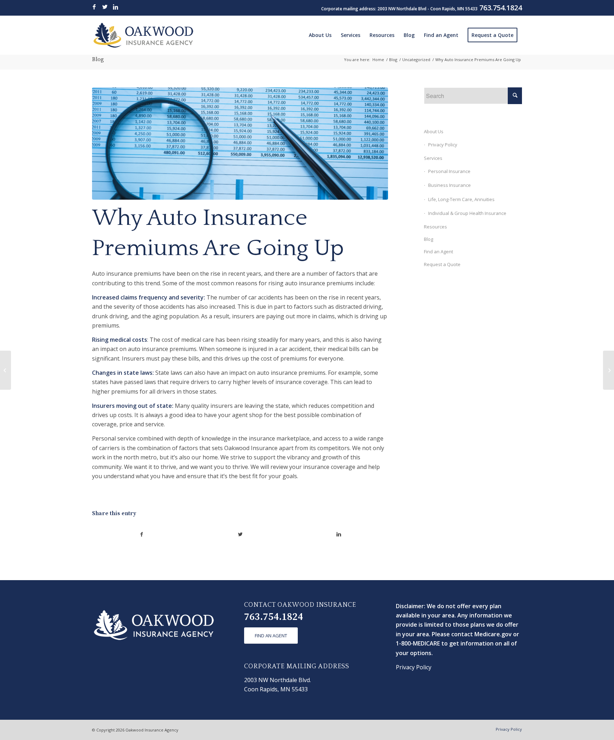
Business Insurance (449, 185)
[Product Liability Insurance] (5, 370)
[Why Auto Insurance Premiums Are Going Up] (240, 143)
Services (433, 158)
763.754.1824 (273, 617)
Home (378, 59)
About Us (433, 131)
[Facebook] (94, 6)
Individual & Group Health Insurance (467, 213)
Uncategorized (416, 59)
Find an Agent (438, 251)
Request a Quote (442, 264)
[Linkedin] (115, 6)
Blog (98, 59)
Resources (435, 226)
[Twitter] (105, 6)
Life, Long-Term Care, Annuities (461, 199)
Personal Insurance (449, 171)
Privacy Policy (442, 144)
